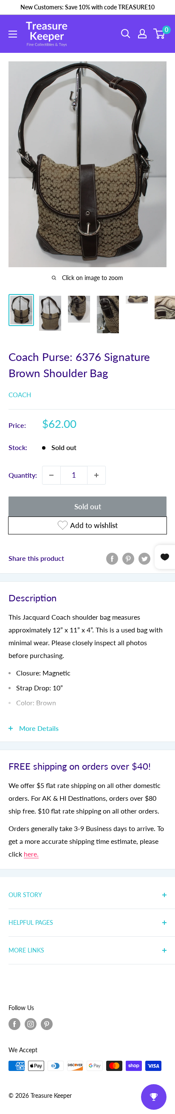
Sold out (87, 506)
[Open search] (125, 33)
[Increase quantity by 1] (96, 475)
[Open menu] (12, 34)
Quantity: (22, 475)
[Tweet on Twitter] (144, 558)
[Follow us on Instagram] (31, 1024)
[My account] (142, 33)
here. (31, 854)
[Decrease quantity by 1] (51, 475)
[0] (159, 34)
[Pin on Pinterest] (128, 558)
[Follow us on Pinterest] (47, 1024)
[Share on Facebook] (112, 558)
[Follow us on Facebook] (14, 1024)
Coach (19, 394)
